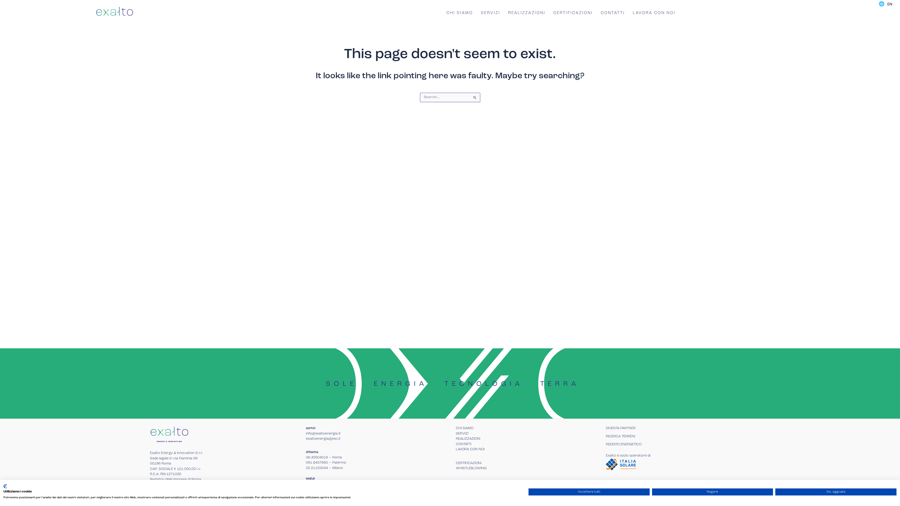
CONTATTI (613, 13)
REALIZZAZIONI (526, 13)
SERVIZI (490, 13)
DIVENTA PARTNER (621, 428)
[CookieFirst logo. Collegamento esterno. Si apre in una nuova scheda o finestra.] (5, 486)
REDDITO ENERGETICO (623, 444)
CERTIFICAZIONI (573, 13)
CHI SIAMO (459, 13)
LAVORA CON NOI (654, 13)
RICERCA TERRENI (620, 436)
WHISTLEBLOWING (471, 468)
